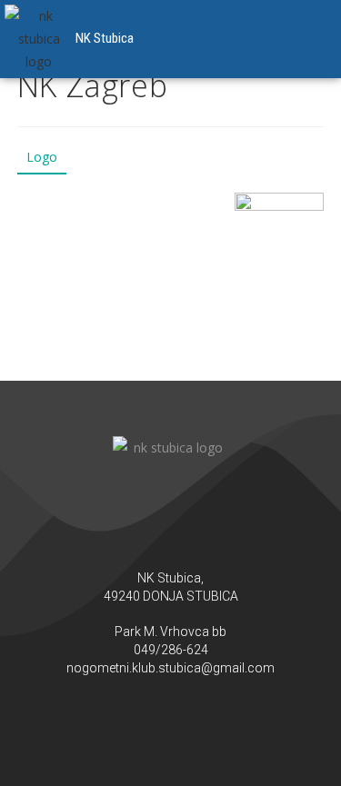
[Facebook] (153, 713)
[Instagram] (189, 713)
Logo (41, 156)
